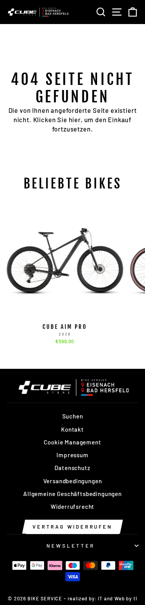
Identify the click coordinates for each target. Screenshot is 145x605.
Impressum (72, 454)
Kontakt (72, 429)
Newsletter (70, 546)
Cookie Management (72, 442)
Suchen (72, 416)
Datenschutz (72, 467)
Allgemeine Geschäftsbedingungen (72, 493)
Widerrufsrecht (73, 506)
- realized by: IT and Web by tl (100, 598)
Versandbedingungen (72, 480)
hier (75, 119)
